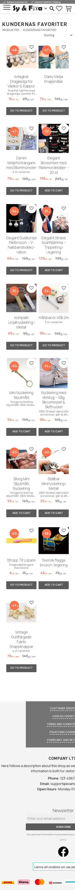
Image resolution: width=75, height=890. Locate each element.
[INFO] (21, 111)
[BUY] (54, 191)
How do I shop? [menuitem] (63, 716)
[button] (6, 7)
